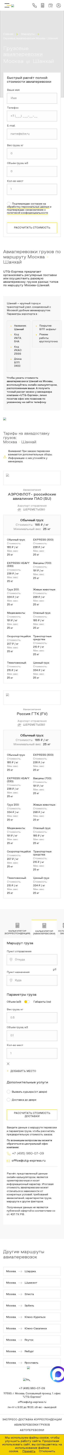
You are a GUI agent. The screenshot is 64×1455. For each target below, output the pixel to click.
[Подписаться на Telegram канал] (35, 1374)
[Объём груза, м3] (32, 171)
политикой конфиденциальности (27, 213)
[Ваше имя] (32, 98)
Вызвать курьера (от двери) (29, 1092)
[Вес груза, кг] (32, 153)
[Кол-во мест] (32, 189)
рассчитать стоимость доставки (32, 1115)
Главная (8, 34)
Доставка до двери (24, 1100)
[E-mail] (32, 134)
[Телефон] (32, 116)
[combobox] (32, 959)
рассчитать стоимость (32, 228)
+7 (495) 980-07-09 (32, 1388)
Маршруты (27, 34)
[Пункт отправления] (32, 959)
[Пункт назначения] (32, 980)
